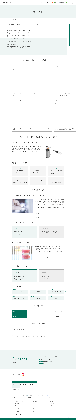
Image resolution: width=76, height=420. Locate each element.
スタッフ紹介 (17, 408)
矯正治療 (34, 411)
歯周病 (34, 405)
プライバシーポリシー (19, 414)
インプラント (35, 409)
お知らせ (52, 403)
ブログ (52, 405)
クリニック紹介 (18, 405)
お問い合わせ (17, 413)
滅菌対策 (17, 411)
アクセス (16, 406)
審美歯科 (34, 408)
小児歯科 (34, 406)
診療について (34, 401)
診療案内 (34, 403)
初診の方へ (17, 403)
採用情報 (17, 409)
